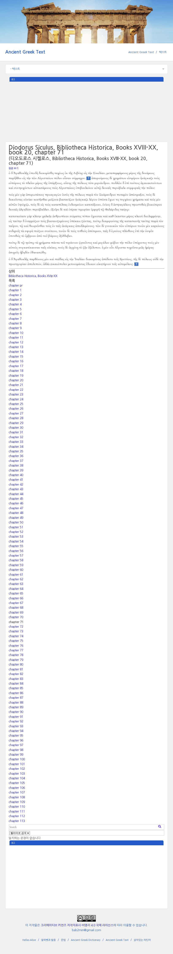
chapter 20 (16, 380)
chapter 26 (16, 408)
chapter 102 (17, 768)
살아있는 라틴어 (142, 940)
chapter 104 (17, 778)
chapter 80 (16, 664)
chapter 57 (16, 555)
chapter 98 (16, 749)
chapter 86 (16, 693)
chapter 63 (16, 583)
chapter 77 (16, 650)
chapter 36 (16, 455)
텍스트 (163, 52)
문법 (63, 940)
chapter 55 (16, 546)
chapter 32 (16, 437)
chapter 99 (16, 754)
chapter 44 (16, 494)
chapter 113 (17, 820)
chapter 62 (16, 579)
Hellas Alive (29, 940)
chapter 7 (15, 318)
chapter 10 (16, 332)
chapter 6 (15, 313)
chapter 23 (16, 394)
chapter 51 (16, 527)
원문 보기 (14, 168)
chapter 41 (16, 479)
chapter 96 (16, 740)
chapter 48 (16, 512)
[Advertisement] (86, 111)
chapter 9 (15, 328)
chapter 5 (15, 309)
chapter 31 (16, 432)
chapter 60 (16, 569)
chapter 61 (16, 574)
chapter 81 (16, 669)
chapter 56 (16, 550)
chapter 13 (16, 347)
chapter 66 (16, 598)
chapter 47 (16, 508)
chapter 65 (16, 593)
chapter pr (16, 285)
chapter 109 (17, 801)
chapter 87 (16, 697)
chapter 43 (16, 489)
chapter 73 (16, 631)
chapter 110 (17, 806)
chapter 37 (16, 460)
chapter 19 (16, 375)
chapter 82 (16, 674)
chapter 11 (16, 337)
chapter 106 (17, 787)
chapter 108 (17, 797)
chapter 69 (16, 612)
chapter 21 (16, 384)
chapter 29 (16, 422)
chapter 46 (16, 503)
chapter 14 (16, 351)
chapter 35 (16, 451)
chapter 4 (15, 304)
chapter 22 (16, 389)
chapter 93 (16, 726)
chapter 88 (16, 702)
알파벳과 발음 (48, 940)
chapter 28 (16, 418)
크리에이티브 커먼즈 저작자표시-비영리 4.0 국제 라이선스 (77, 925)
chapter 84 (16, 683)
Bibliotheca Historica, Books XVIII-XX (33, 276)
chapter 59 (16, 565)
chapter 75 (16, 640)
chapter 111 (17, 811)
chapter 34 (16, 446)
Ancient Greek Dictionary (85, 940)
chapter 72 (16, 626)
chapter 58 (16, 560)
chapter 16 (16, 361)
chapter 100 (17, 759)
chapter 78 (16, 654)
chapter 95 (16, 735)
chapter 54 (16, 541)
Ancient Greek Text (25, 52)
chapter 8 (15, 323)
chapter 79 (16, 659)
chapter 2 (15, 295)
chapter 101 (17, 764)
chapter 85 (16, 688)
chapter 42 (16, 484)
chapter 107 (17, 792)
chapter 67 (16, 602)
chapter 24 (16, 399)
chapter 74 (16, 636)
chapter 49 (16, 517)
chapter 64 (16, 588)
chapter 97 (16, 745)
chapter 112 (17, 816)
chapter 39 (16, 470)
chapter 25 (16, 403)
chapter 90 (16, 711)
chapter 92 (16, 721)
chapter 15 (16, 356)
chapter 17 (16, 366)
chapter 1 (15, 290)
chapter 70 (16, 617)
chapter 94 (16, 730)
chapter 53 (16, 536)
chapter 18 (16, 370)
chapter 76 (16, 645)
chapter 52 (16, 531)
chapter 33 (16, 441)
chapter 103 (17, 773)
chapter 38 (16, 465)
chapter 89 (16, 707)
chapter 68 (16, 607)
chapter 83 (16, 678)
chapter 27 (16, 413)
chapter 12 (16, 342)
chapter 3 (15, 299)
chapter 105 (17, 782)
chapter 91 (16, 716)
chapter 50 (16, 522)
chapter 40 (16, 475)
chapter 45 (16, 498)
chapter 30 (16, 427)
